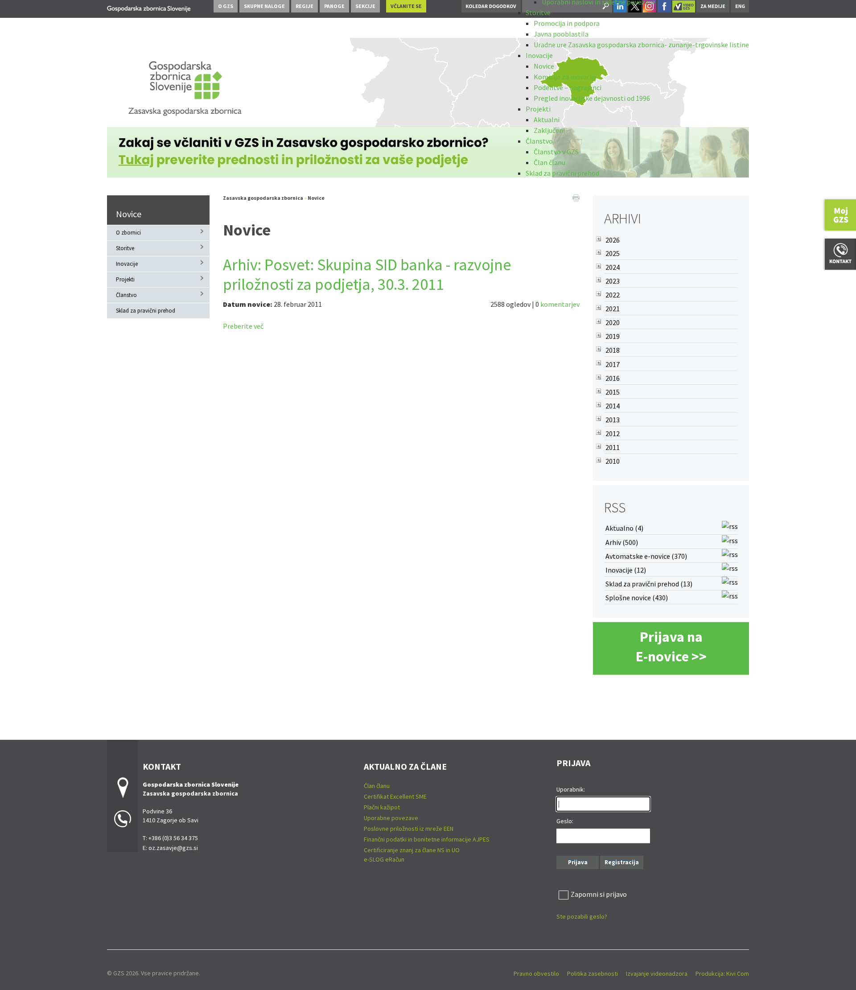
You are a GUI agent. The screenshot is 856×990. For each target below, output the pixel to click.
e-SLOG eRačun (384, 859)
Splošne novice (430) (636, 597)
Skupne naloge (264, 6)
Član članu (549, 162)
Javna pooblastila (561, 33)
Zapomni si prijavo (599, 894)
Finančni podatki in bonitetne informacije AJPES (427, 839)
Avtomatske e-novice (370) (646, 556)
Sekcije (365, 6)
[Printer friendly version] (576, 197)
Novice (544, 66)
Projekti (538, 108)
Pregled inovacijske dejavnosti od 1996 (592, 98)
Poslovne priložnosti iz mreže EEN (408, 829)
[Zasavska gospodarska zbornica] (148, 7)
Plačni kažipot (382, 807)
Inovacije (539, 55)
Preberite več (243, 326)
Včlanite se (406, 6)
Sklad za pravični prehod (562, 173)
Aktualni (547, 119)
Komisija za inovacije (565, 76)
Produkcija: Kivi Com (722, 973)
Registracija (622, 862)
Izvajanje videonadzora (656, 973)
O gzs (225, 6)
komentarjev (560, 304)
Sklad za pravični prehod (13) (648, 583)
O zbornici (128, 232)
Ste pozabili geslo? (581, 916)
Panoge (334, 6)
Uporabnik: (570, 789)
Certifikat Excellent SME (395, 796)
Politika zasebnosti (592, 973)
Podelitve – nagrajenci (567, 87)
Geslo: (564, 821)
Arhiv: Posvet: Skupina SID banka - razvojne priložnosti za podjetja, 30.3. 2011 (367, 274)
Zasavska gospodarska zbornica (263, 197)
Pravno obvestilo (536, 973)
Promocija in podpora (567, 23)
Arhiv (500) (621, 542)
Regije (304, 6)
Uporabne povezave (391, 818)
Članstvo (539, 140)
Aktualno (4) (624, 528)
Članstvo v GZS (556, 151)
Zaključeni (549, 130)
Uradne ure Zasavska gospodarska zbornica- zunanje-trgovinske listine (641, 44)
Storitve (538, 12)
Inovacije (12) (625, 569)
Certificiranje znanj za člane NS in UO (412, 850)
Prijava (578, 862)
